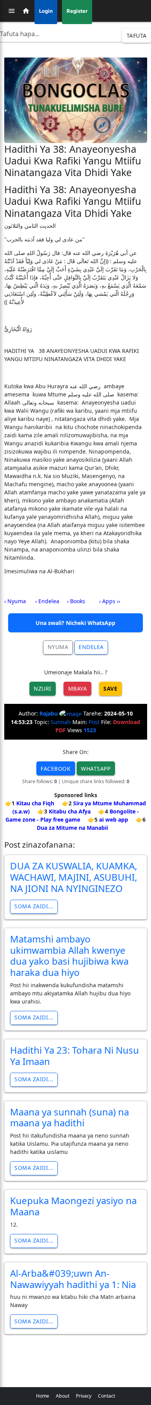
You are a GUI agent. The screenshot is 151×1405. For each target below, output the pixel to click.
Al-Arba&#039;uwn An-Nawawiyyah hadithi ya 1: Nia (73, 1279)
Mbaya (77, 688)
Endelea (91, 647)
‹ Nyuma (15, 601)
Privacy (83, 1396)
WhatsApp (95, 768)
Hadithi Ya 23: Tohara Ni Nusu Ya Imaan (74, 1056)
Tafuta (137, 35)
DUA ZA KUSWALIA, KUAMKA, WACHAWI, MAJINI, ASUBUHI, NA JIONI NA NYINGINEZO (73, 877)
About (62, 1396)
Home (42, 1396)
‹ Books (76, 601)
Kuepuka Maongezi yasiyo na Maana (73, 1206)
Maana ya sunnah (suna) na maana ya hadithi (69, 1117)
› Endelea (47, 601)
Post (94, 722)
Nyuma (58, 647)
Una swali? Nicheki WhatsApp (75, 623)
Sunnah (61, 722)
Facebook (55, 768)
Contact (106, 1396)
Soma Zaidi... (33, 906)
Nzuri (42, 688)
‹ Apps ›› (109, 601)
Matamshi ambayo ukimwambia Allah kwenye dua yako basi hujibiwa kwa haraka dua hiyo (69, 955)
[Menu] (11, 11)
